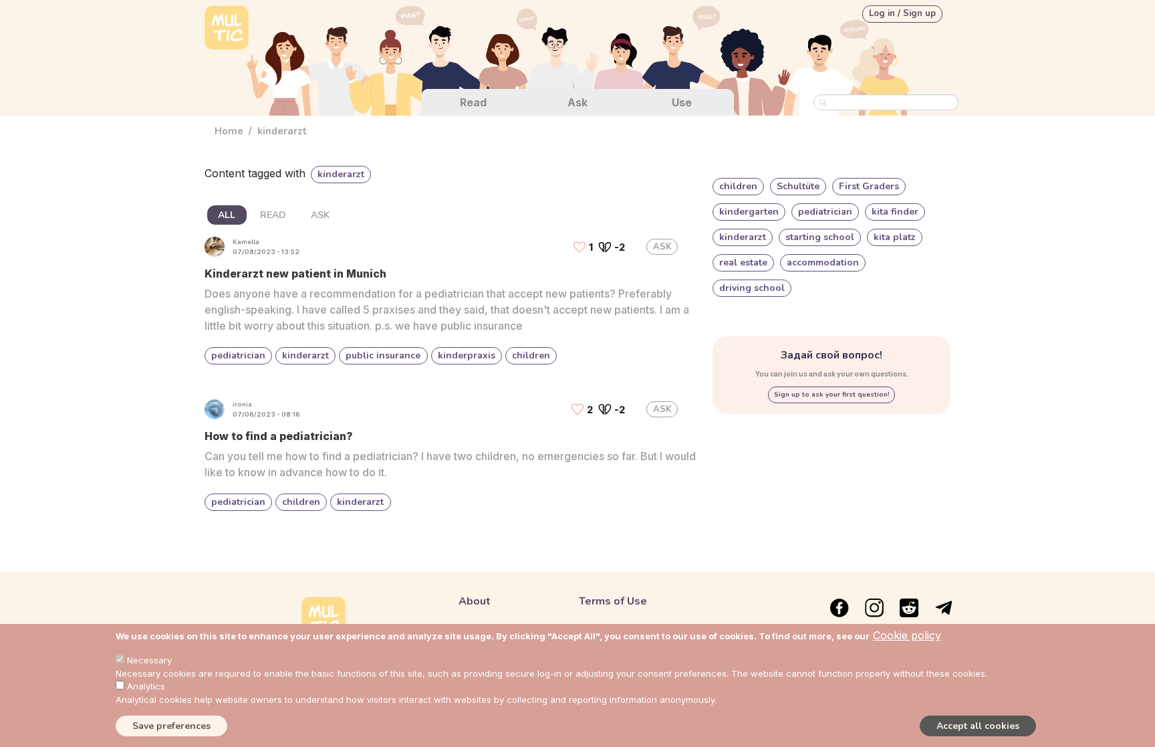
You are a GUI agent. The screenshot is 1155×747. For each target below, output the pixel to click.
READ (273, 215)
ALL (226, 215)
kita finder (895, 211)
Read (473, 102)
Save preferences (171, 726)
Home (229, 131)
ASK (320, 215)
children (531, 355)
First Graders (869, 186)
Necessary (149, 660)
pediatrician (238, 355)
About (475, 601)
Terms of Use (613, 601)
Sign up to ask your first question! (832, 394)
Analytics (146, 686)
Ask (577, 102)
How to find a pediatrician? (279, 436)
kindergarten (749, 211)
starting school (819, 237)
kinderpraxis (466, 355)
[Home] (227, 29)
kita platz (895, 237)
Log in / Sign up (902, 13)
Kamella (246, 242)
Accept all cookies (977, 726)
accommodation (823, 262)
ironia (242, 404)
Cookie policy (907, 635)
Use (682, 102)
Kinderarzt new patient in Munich (295, 273)
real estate (743, 262)
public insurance (383, 355)
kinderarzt (305, 355)
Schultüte (798, 186)
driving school (752, 288)
